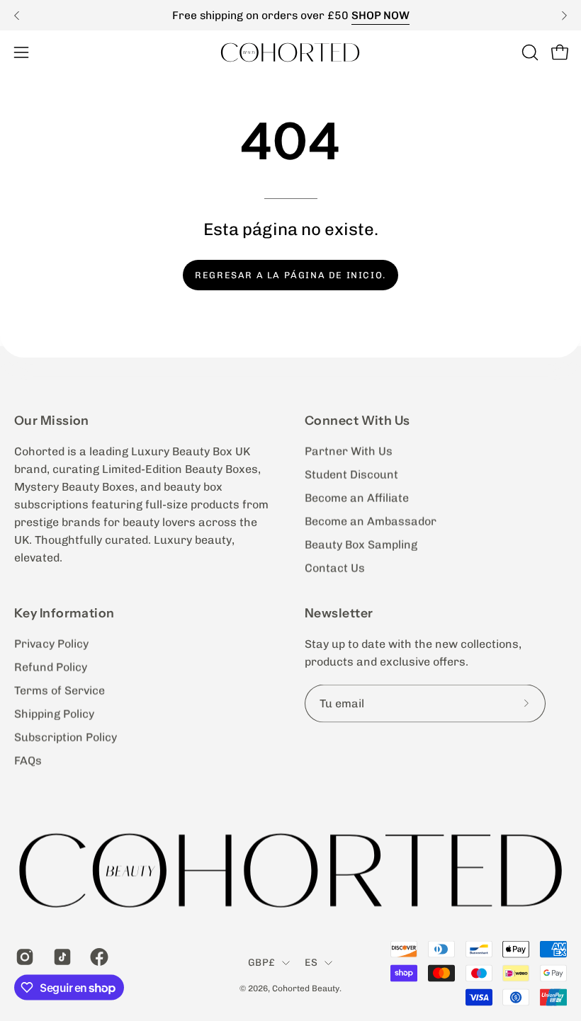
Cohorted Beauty (305, 988)
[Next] (564, 15)
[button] (528, 52)
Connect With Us (357, 420)
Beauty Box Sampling (361, 545)
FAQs (28, 761)
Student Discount (351, 474)
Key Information (64, 612)
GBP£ (261, 963)
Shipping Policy (54, 714)
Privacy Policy (51, 644)
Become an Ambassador (370, 521)
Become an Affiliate (357, 498)
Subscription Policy (65, 737)
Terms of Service (59, 690)
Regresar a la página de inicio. (290, 275)
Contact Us (335, 568)
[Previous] (17, 15)
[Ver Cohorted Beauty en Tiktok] (61, 956)
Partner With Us (349, 451)
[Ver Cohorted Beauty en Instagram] (23, 956)
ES (311, 963)
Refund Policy (50, 667)
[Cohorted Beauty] (290, 52)
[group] (290, 15)
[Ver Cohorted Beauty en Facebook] (98, 956)
